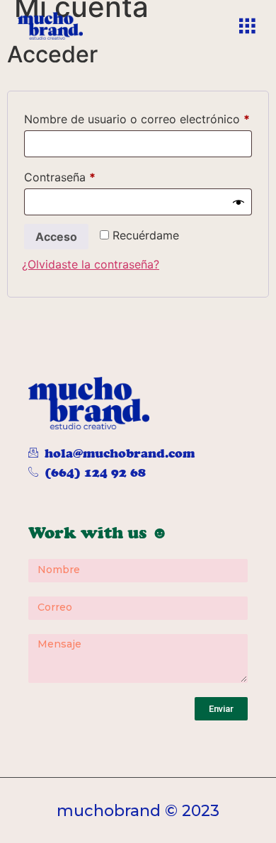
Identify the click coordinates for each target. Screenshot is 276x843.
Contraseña (89, 175)
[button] (246, 26)
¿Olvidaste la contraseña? (90, 264)
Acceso (56, 237)
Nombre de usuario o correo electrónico (138, 117)
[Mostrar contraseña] (238, 201)
